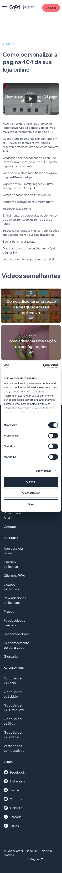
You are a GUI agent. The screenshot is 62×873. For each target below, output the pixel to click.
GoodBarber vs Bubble (13, 694)
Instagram (17, 781)
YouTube (16, 799)
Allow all (31, 481)
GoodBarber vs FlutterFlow (14, 707)
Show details (43, 470)
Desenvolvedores (16, 634)
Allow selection (31, 492)
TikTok (14, 826)
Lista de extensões (11, 586)
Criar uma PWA (14, 575)
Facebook (17, 772)
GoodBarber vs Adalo (13, 680)
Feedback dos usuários (14, 622)
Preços (9, 611)
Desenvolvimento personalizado (16, 645)
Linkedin (16, 808)
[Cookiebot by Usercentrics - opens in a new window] (43, 366)
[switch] (53, 435)
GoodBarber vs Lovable (13, 734)
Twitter (15, 790)
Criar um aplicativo (11, 564)
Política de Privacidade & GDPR (12, 513)
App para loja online (13, 550)
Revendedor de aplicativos (15, 600)
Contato (10, 527)
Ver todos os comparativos (14, 748)
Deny (31, 504)
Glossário (11, 656)
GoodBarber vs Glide (13, 721)
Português (33, 859)
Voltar (11, 43)
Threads (16, 817)
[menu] (4, 7)
